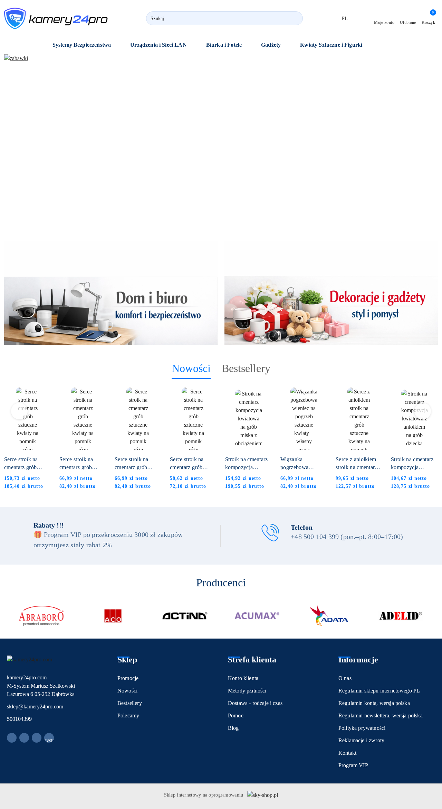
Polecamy (128, 715)
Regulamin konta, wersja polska (374, 703)
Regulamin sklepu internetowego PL (379, 691)
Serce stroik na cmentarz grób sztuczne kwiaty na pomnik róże (26, 463)
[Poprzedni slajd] (19, 142)
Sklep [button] (127, 659)
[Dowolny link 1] (49, 738)
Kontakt (347, 753)
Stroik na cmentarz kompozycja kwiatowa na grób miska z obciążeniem (246, 463)
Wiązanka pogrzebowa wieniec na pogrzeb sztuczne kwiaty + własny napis (302, 463)
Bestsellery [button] (246, 368)
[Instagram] (24, 738)
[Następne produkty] (422, 411)
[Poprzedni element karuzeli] (7, 616)
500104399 (19, 719)
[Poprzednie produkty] (19, 411)
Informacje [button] (358, 659)
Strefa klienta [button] (252, 659)
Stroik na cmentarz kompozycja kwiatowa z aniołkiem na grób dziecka (412, 463)
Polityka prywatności (361, 728)
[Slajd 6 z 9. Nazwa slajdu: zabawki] (221, 142)
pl (345, 18)
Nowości (127, 691)
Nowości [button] (191, 368)
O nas (345, 678)
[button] (85, 45)
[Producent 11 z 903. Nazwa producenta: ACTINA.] (185, 615)
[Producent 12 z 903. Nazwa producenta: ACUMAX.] (257, 615)
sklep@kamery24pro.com (35, 706)
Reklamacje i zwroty (361, 740)
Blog (233, 728)
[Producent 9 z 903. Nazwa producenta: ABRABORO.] (41, 615)
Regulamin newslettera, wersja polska (380, 715)
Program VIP (353, 765)
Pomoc (235, 715)
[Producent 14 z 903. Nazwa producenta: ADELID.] (401, 615)
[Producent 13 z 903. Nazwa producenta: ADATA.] (329, 615)
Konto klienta (243, 678)
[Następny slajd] (422, 142)
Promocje (127, 678)
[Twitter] (36, 738)
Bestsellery (129, 703)
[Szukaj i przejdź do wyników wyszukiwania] (294, 18)
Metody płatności (247, 691)
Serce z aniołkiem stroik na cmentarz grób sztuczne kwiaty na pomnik (356, 463)
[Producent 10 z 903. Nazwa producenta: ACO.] (113, 615)
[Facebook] (12, 738)
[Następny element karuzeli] (434, 616)
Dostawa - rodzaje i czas (255, 703)
